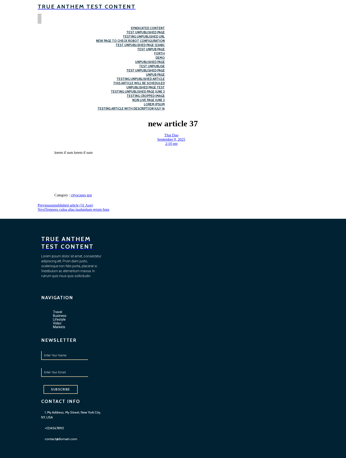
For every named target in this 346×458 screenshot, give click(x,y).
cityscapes (79, 195)
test (89, 195)
